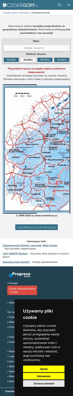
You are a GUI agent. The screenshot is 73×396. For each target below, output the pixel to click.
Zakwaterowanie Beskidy (16, 262)
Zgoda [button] (44, 368)
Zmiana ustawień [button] (43, 383)
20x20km (45, 59)
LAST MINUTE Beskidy (15, 253)
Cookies (13, 341)
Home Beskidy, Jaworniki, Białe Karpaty (36, 227)
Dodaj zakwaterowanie (22, 290)
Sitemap (13, 302)
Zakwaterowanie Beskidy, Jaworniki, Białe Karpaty (30, 245)
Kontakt (13, 283)
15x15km (28, 59)
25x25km (61, 59)
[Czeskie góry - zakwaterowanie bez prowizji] (20, 5)
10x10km (11, 59)
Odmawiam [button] (44, 376)
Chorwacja (15, 326)
